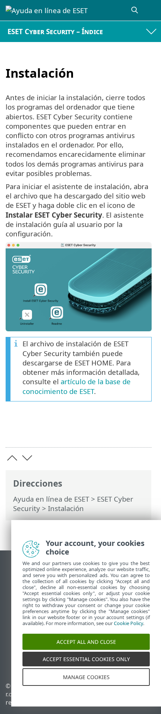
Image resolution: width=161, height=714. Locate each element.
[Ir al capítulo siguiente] (27, 457)
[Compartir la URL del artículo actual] (104, 430)
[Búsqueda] (135, 10)
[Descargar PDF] (123, 430)
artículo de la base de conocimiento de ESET (76, 386)
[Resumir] (142, 430)
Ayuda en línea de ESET (51, 499)
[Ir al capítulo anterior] (12, 457)
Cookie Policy (128, 629)
